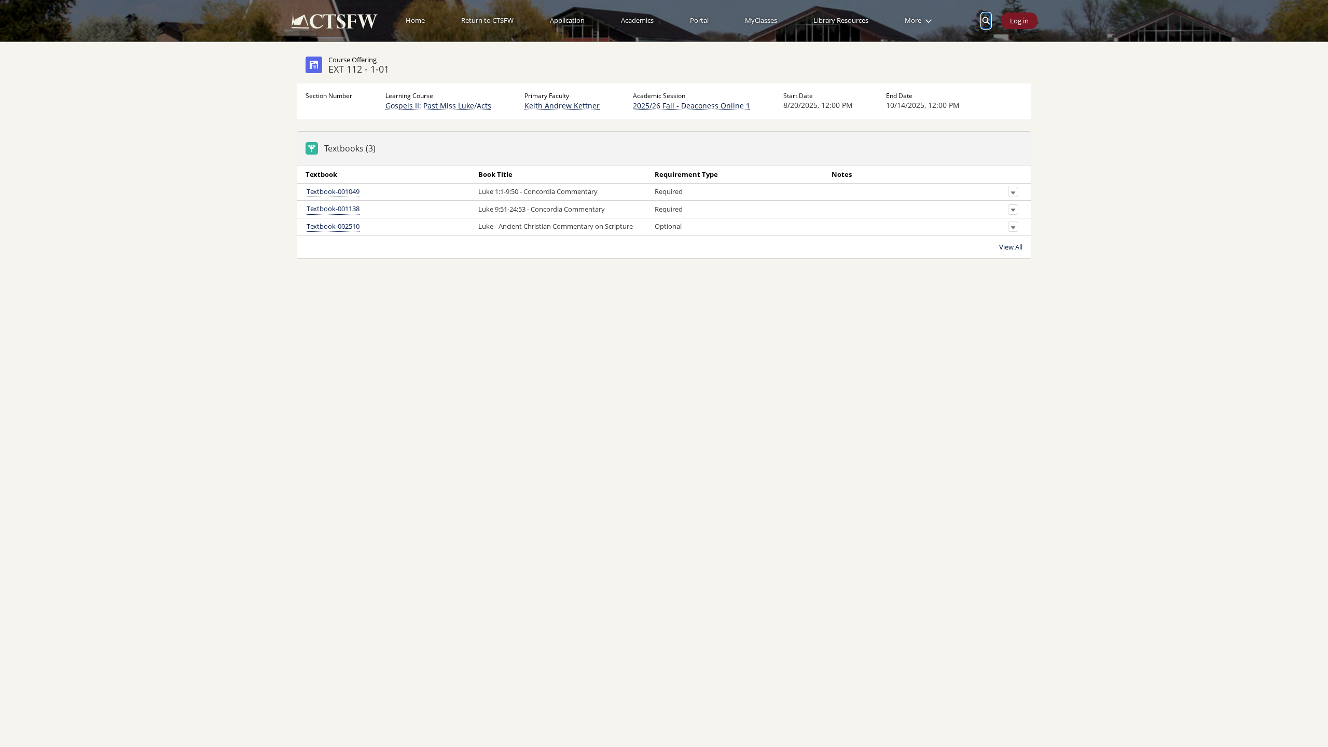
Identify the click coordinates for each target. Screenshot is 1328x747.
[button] (1013, 192)
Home (415, 20)
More (913, 20)
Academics (637, 20)
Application (567, 20)
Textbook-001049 (333, 191)
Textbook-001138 (333, 209)
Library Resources (840, 20)
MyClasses (761, 20)
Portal (699, 20)
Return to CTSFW (487, 20)
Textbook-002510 (333, 226)
